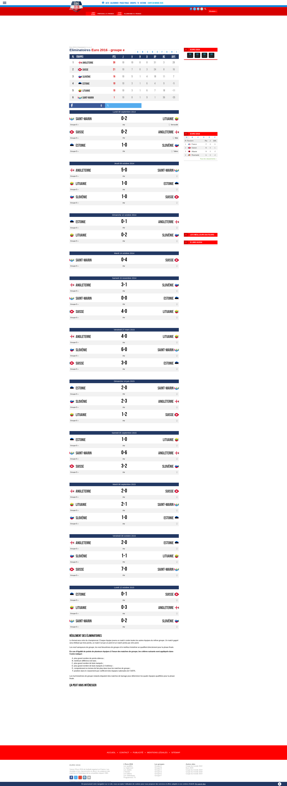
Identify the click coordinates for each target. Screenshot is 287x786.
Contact (124, 752)
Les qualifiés (128, 766)
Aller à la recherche (283, 0)
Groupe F (158, 775)
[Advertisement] (143, 29)
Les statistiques (129, 775)
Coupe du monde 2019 (194, 770)
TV (138, 3)
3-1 (124, 284)
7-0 (124, 569)
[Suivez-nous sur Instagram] (198, 8)
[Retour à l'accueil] (103, 2)
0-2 (124, 118)
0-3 (124, 607)
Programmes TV (130, 777)
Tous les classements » (208, 159)
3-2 (124, 466)
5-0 (124, 170)
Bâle (176, 138)
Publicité (138, 752)
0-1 (124, 221)
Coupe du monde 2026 (155, 3)
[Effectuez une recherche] (205, 8)
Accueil (111, 752)
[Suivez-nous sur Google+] (80, 777)
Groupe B (158, 768)
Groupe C (158, 770)
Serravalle (174, 125)
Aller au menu (271, 0)
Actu (107, 3)
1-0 (124, 145)
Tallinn (176, 151)
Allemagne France (132, 14)
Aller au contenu (277, 0)
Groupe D (158, 772)
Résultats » (212, 11)
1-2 (124, 414)
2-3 (124, 401)
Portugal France (106, 14)
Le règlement (128, 768)
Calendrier (114, 3)
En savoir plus (200, 784)
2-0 (124, 387)
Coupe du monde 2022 (194, 766)
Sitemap (175, 752)
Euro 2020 (189, 768)
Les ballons (128, 774)
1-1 (124, 555)
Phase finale (124, 3)
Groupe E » (74, 125)
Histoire (143, 3)
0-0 (124, 298)
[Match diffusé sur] (124, 125)
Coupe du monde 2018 (194, 772)
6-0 (124, 349)
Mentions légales (157, 752)
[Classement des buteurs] (200, 237)
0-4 (124, 259)
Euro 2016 (73, 47)
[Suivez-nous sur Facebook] (190, 8)
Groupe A (158, 766)
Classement (81, 47)
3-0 (124, 363)
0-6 (124, 452)
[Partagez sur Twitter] (123, 105)
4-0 (124, 311)
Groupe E (158, 774)
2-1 (124, 504)
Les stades (128, 770)
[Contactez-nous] (201, 8)
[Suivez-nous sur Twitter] (194, 8)
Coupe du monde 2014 (194, 774)
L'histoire (127, 772)
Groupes (133, 3)
